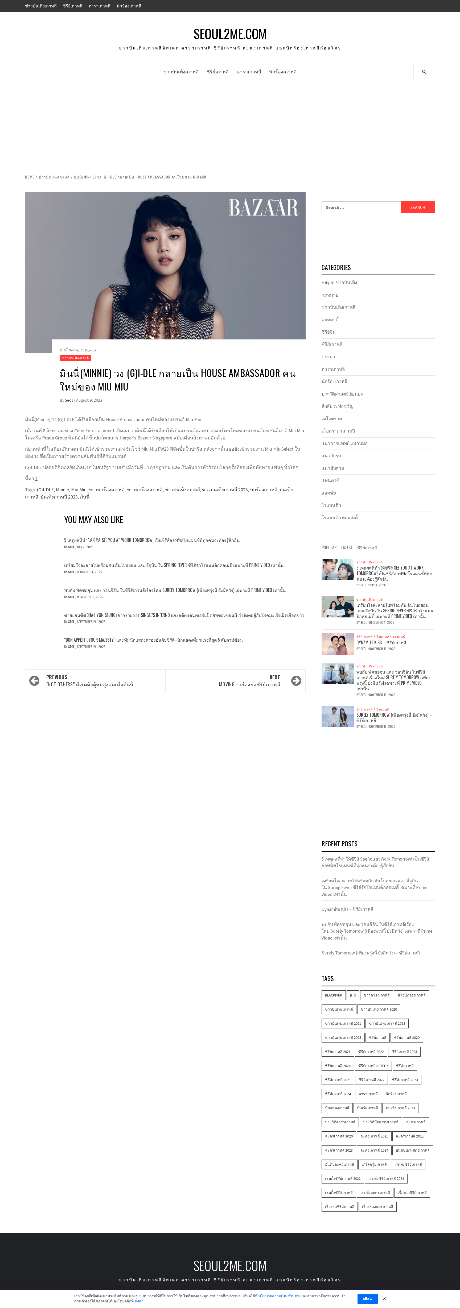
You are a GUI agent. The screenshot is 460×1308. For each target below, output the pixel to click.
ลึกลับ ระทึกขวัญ (337, 406)
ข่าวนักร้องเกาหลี (145, 490)
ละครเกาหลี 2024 (374, 1150)
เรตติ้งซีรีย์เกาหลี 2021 (343, 1178)
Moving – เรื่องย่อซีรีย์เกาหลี (249, 681)
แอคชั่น (329, 493)
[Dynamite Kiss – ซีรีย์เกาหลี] (338, 643)
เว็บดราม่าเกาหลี (338, 431)
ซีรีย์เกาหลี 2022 (371, 1051)
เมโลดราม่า (333, 419)
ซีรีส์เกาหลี (405, 1065)
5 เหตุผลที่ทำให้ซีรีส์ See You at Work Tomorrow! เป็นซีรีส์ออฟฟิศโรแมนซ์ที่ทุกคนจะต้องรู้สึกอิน (152, 540)
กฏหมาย (330, 295)
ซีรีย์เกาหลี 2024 (338, 1065)
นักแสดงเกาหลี (337, 1108)
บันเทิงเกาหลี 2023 (59, 497)
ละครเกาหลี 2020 (339, 1136)
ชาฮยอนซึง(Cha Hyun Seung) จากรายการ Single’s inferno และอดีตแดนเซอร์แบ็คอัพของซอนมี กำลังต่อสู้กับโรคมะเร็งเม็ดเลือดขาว (184, 615)
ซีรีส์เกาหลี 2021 (338, 1079)
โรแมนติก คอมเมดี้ (340, 518)
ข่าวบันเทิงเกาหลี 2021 (343, 1023)
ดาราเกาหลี (99, 6)
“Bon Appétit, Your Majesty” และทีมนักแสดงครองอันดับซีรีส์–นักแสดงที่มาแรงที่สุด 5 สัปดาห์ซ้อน (153, 640)
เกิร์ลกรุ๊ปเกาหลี (374, 1164)
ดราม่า (328, 357)
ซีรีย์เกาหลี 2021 (338, 1051)
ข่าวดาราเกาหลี (377, 995)
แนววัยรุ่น (331, 456)
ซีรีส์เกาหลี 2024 (338, 1093)
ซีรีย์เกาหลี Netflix (373, 1065)
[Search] (424, 71)
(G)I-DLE (45, 490)
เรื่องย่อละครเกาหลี (377, 1206)
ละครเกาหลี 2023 (339, 1150)
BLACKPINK (333, 995)
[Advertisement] (230, 125)
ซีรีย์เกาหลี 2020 (407, 1037)
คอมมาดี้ (330, 320)
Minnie (62, 490)
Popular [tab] (329, 547)
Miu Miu (79, 490)
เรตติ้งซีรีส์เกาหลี (339, 1192)
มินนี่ (84, 497)
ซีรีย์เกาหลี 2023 (404, 1051)
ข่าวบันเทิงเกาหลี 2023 (225, 490)
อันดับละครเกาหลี (339, 1164)
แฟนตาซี (331, 480)
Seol (69, 400)
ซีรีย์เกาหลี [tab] (367, 547)
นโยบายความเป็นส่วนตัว (278, 1296)
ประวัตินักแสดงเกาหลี (381, 1122)
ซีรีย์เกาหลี (73, 6)
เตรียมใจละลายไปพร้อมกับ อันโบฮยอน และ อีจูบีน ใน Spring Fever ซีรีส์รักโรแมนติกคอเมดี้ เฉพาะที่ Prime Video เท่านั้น (174, 565)
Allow (367, 1298)
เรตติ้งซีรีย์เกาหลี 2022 (386, 1178)
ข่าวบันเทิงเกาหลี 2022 (387, 1023)
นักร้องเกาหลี (129, 6)
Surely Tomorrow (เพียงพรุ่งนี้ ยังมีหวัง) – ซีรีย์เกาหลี (394, 718)
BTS (353, 995)
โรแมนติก (331, 505)
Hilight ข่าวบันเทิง (339, 282)
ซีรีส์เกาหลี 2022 (371, 1079)
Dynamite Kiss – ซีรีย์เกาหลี (381, 642)
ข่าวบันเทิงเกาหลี (41, 6)
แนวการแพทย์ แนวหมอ (345, 443)
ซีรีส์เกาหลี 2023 (405, 1079)
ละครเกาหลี (416, 1122)
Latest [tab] (347, 547)
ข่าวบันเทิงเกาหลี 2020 (379, 1009)
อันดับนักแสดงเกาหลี (413, 1150)
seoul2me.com (230, 33)
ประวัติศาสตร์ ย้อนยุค (342, 394)
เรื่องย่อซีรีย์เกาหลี (412, 1192)
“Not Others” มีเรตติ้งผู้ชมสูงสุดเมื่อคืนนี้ (89, 681)
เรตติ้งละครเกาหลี (375, 1192)
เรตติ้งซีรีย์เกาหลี (408, 1164)
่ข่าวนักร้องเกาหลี (107, 490)
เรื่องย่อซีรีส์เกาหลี (339, 1206)
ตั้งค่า (139, 1301)
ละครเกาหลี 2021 (374, 1136)
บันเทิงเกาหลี (367, 1108)
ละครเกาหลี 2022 (410, 1136)
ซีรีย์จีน (329, 332)
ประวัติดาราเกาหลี (340, 1122)
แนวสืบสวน (333, 468)
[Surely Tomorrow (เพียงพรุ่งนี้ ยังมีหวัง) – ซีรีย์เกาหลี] (338, 716)
